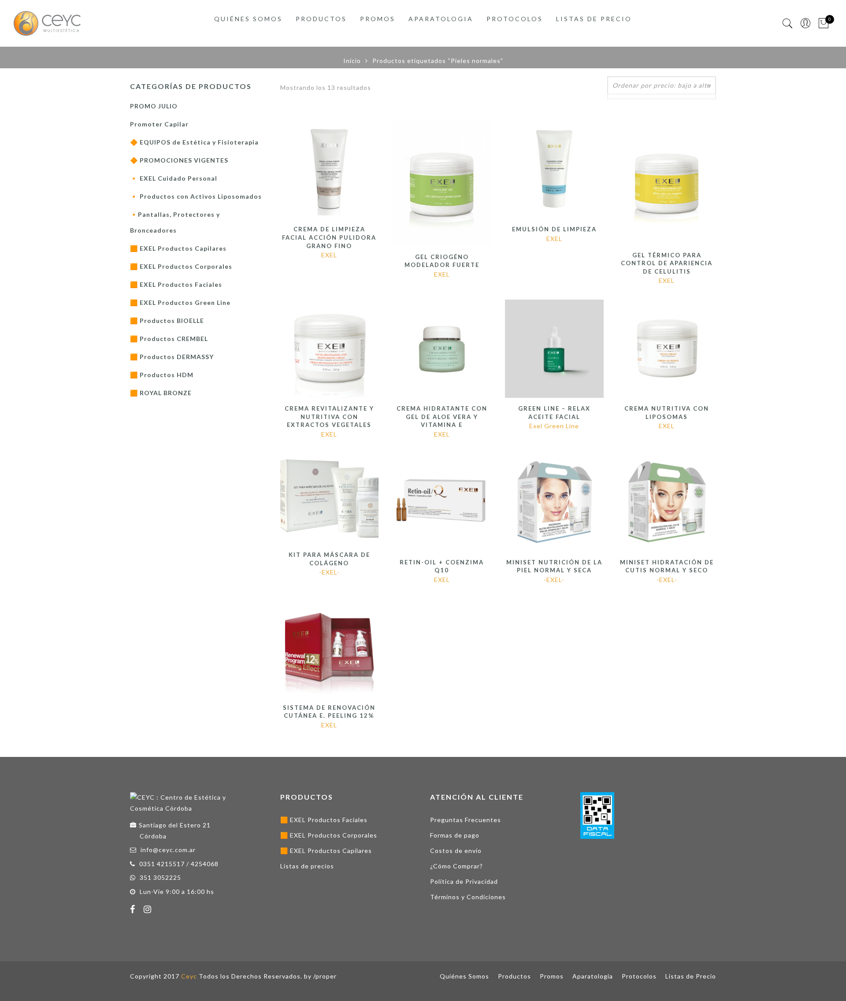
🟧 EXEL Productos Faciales (176, 284)
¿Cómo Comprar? (456, 866)
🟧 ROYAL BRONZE (161, 393)
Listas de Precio (594, 18)
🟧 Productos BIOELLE (167, 320)
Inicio (352, 60)
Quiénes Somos (248, 18)
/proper (325, 976)
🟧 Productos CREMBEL (169, 338)
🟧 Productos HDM (161, 374)
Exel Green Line (554, 426)
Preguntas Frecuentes (465, 819)
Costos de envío (456, 850)
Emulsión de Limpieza (554, 229)
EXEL (329, 255)
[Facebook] (133, 910)
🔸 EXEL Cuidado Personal (173, 178)
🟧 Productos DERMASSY (172, 356)
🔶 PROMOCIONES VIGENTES (179, 160)
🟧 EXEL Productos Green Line (180, 302)
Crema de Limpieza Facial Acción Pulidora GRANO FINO (329, 237)
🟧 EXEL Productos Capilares (178, 248)
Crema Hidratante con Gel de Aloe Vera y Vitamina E (442, 416)
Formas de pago (454, 835)
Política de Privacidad (464, 881)
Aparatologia (440, 18)
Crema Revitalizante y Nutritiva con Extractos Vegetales (329, 416)
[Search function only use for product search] (788, 23)
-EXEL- (329, 572)
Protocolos (514, 18)
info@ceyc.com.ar (168, 849)
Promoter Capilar (159, 124)
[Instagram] (149, 910)
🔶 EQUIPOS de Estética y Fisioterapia (194, 142)
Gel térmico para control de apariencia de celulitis (666, 263)
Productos (321, 18)
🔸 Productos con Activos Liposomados (196, 196)
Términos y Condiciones (468, 897)
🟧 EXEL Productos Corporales (181, 266)
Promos (377, 18)
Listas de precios (307, 866)
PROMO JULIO (154, 106)
